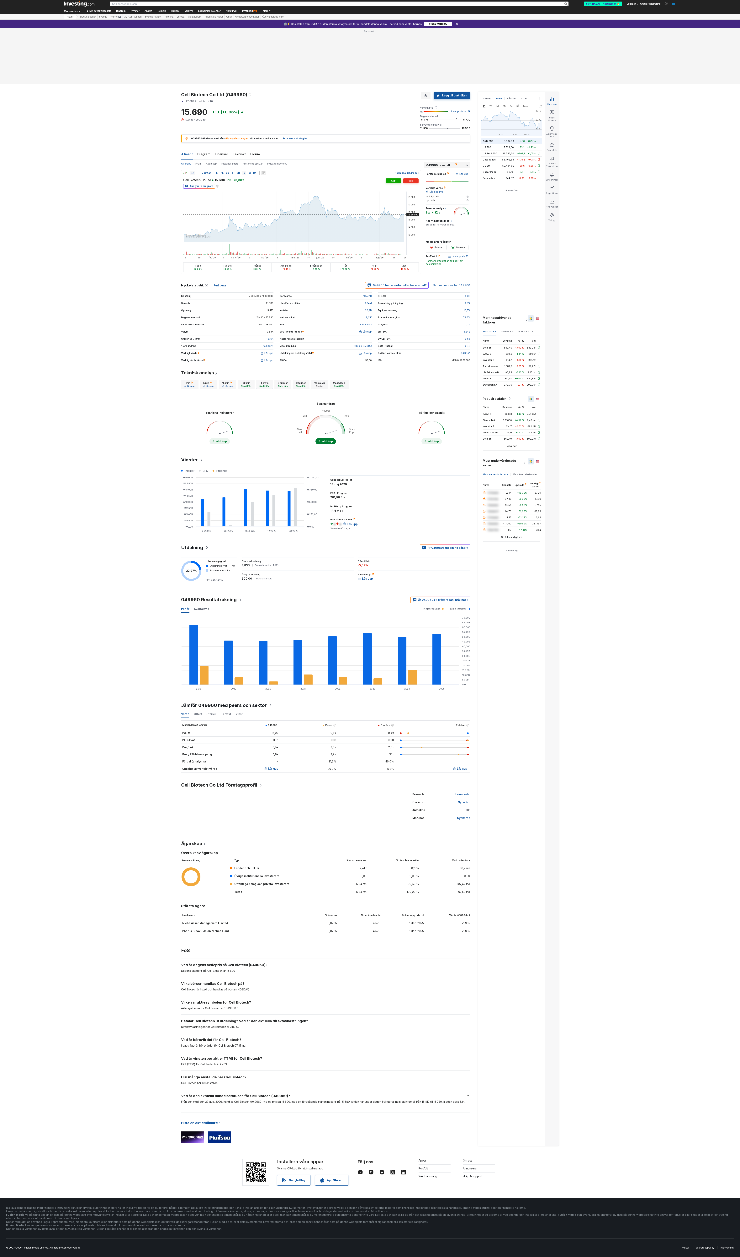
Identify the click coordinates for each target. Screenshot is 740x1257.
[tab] (189, 328)
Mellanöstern (194, 16)
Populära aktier (494, 343)
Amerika (169, 16)
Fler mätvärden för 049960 (451, 229)
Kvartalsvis (201, 553)
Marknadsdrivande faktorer (497, 264)
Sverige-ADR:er (153, 16)
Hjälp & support (472, 1120)
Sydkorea (463, 762)
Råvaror (511, 42)
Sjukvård (464, 746)
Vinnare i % (507, 275)
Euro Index (489, 122)
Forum (255, 98)
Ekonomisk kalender (209, 11)
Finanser (221, 98)
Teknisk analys (197, 317)
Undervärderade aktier (247, 16)
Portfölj (423, 1112)
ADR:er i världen (133, 16)
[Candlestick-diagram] (185, 117)
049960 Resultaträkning (209, 544)
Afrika (229, 16)
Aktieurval (231, 11)
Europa (180, 16)
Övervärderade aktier (273, 16)
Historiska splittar (253, 107)
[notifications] (666, 3)
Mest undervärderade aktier (499, 407)
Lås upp (273, 712)
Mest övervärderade (525, 418)
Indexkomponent (277, 107)
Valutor (487, 42)
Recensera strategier (295, 82)
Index (499, 42)
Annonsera (470, 1112)
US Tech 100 (490, 97)
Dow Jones (489, 103)
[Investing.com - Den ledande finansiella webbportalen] (79, 4)
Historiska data (229, 107)
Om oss (467, 1104)
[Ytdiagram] (192, 117)
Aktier (70, 16)
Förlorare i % (525, 275)
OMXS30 (488, 85)
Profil (198, 107)
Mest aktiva (489, 275)
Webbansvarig (428, 1120)
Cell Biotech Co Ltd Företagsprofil (219, 729)
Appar (422, 1104)
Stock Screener (88, 16)
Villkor (685, 1191)
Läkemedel (462, 738)
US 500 (487, 91)
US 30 (486, 109)
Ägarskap (211, 107)
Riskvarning (727, 1191)
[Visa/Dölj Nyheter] (264, 117)
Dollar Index (489, 116)
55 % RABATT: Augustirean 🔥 (603, 4)
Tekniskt (239, 98)
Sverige (103, 16)
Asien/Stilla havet (214, 16)
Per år (185, 553)
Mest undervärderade (495, 418)
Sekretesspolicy (704, 1191)
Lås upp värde (458, 55)
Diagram (203, 98)
